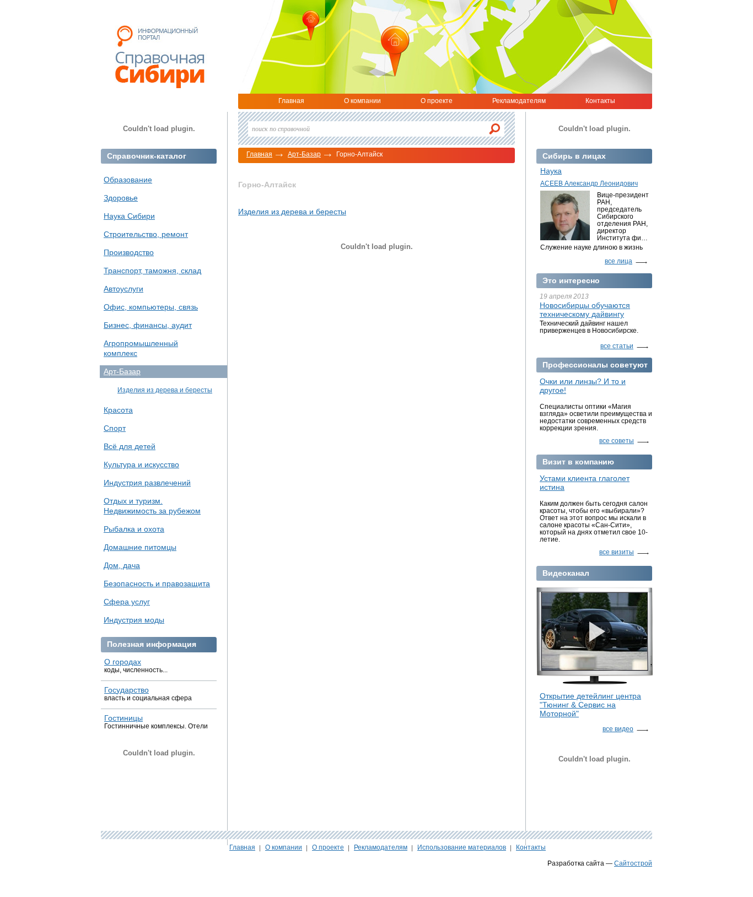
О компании (362, 101)
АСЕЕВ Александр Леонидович (589, 183)
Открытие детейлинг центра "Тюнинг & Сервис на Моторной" (590, 704)
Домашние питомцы (140, 547)
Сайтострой (633, 863)
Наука (551, 170)
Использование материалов (461, 847)
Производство (129, 252)
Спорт (115, 428)
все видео (618, 729)
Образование (128, 179)
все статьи (616, 346)
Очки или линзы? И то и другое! (583, 386)
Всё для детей (129, 446)
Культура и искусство (141, 464)
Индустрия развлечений (147, 482)
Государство (126, 689)
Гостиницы (123, 718)
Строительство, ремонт (146, 234)
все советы (616, 441)
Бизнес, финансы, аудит (148, 325)
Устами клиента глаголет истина (585, 482)
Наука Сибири (129, 216)
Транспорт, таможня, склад (152, 270)
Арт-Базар (304, 154)
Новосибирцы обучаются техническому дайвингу (585, 309)
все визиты (616, 552)
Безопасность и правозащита (157, 583)
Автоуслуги (123, 288)
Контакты (600, 101)
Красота (118, 410)
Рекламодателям (519, 101)
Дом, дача (122, 565)
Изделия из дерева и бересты (292, 211)
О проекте (437, 101)
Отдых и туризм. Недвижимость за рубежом (152, 505)
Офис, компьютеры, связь (151, 306)
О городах (122, 661)
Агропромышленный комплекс (141, 348)
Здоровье (121, 197)
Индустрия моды (134, 619)
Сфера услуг (127, 601)
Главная (291, 101)
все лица (618, 261)
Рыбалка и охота (134, 529)
